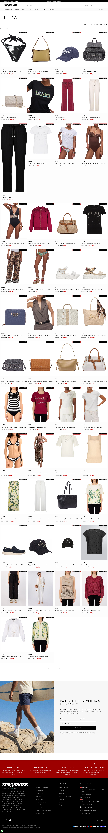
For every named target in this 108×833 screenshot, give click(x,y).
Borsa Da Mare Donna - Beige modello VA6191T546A (93, 335)
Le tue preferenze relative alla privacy (29, 827)
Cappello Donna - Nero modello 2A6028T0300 (38, 565)
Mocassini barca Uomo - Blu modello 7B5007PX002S (12, 565)
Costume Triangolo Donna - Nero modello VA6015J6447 (11, 473)
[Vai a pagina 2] (58, 667)
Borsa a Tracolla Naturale (8, 117)
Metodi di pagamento (65, 796)
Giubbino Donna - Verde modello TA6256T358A (38, 657)
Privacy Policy (92, 733)
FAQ (60, 805)
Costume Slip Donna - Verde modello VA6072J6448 (39, 289)
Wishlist (61, 790)
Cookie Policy (40, 793)
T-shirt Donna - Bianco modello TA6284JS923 (64, 473)
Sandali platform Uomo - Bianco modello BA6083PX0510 (67, 289)
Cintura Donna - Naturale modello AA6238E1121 (38, 335)
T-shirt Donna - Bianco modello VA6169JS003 (64, 164)
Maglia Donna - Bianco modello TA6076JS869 (11, 657)
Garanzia (38, 796)
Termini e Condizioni (42, 787)
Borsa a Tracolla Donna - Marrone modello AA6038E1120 (38, 72)
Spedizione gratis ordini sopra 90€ (54, 1)
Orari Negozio (40, 813)
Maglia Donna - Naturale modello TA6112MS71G (65, 611)
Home (86, 5)
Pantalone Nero (6, 197)
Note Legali (39, 799)
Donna (91, 5)
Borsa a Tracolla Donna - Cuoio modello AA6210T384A (40, 381)
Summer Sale (8, 9)
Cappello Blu (59, 71)
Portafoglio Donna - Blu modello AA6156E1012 (11, 335)
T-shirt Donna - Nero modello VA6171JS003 (90, 243)
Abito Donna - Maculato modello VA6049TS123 (38, 473)
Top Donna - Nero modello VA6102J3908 (13, 427)
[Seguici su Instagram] (6, 820)
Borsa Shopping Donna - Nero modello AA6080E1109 (67, 519)
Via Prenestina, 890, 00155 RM (91, 802)
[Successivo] (66, 1)
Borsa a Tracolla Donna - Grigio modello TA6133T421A (13, 381)
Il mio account (63, 787)
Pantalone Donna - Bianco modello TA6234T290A (39, 519)
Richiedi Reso (40, 808)
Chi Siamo (62, 802)
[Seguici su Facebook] (3, 820)
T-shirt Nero (31, 117)
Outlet (43, 9)
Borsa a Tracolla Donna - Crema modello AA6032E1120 (94, 381)
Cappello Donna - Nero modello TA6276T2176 (64, 565)
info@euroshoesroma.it (89, 810)
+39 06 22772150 (87, 807)
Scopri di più (101, 1)
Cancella (73, 5)
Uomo (96, 5)
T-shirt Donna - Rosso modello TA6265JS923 (37, 427)
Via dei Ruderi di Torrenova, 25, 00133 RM (93, 790)
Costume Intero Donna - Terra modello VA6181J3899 (93, 164)
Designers (52, 9)
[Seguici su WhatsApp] (10, 820)
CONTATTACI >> (85, 813)
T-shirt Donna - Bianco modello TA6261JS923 (91, 519)
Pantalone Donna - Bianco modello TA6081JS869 (39, 611)
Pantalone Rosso (60, 117)
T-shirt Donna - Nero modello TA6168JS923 (90, 565)
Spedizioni (62, 793)
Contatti (61, 799)
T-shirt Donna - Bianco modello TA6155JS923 (64, 427)
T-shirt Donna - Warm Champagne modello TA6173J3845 (92, 473)
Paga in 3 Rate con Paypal (43, 810)
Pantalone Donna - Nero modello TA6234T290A (11, 611)
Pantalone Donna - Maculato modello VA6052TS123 (12, 289)
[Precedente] (41, 1)
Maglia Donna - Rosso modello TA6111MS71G (91, 611)
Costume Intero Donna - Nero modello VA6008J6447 (13, 243)
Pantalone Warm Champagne (90, 117)
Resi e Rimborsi (40, 805)
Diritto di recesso (41, 802)
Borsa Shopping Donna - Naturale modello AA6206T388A (65, 335)
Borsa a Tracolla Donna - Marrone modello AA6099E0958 (65, 381)
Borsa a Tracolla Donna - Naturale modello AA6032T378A (65, 243)
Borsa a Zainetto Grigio (88, 71)
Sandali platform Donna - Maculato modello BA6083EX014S (92, 289)
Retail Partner (14, 827)
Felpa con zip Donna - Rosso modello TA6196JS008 (39, 243)
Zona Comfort (33, 9)
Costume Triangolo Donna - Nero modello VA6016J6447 (11, 72)
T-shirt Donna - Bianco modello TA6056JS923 (91, 427)
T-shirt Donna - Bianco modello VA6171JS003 (37, 164)
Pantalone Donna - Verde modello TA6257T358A (11, 519)
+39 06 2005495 (87, 797)
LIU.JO (3, 69)
